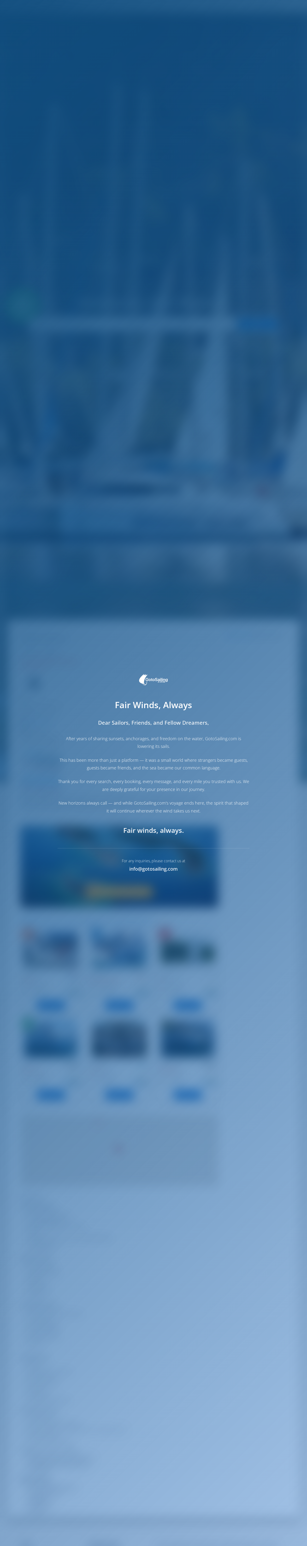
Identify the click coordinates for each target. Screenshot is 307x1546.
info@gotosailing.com (153, 869)
